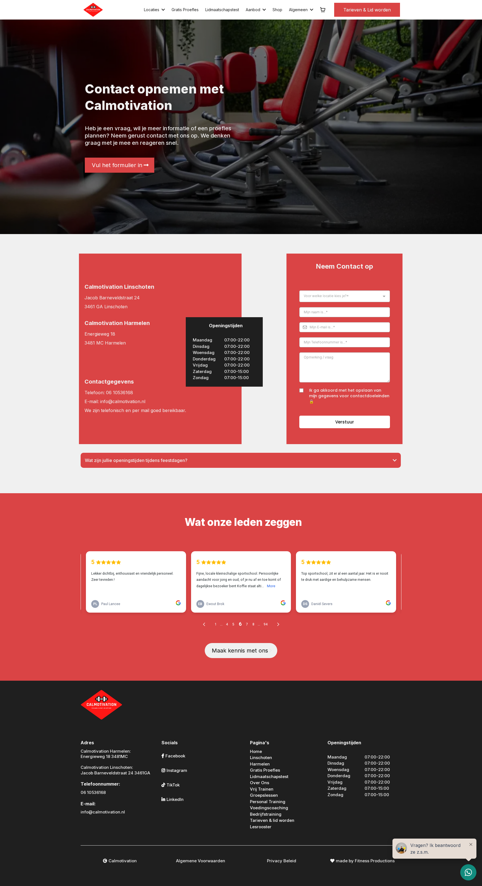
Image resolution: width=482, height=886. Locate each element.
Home (256, 751)
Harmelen (260, 764)
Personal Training (267, 801)
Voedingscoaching (269, 807)
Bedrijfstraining (265, 814)
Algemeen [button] (299, 9)
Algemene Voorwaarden (200, 860)
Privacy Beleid (281, 860)
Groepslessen (264, 795)
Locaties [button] (152, 9)
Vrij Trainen (261, 789)
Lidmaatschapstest (269, 776)
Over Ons (259, 782)
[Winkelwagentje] (323, 10)
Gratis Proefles (265, 770)
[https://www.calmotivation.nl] (93, 10)
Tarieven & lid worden (272, 820)
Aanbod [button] (253, 9)
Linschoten (261, 757)
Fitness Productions (375, 860)
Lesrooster (260, 826)
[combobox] (344, 296)
